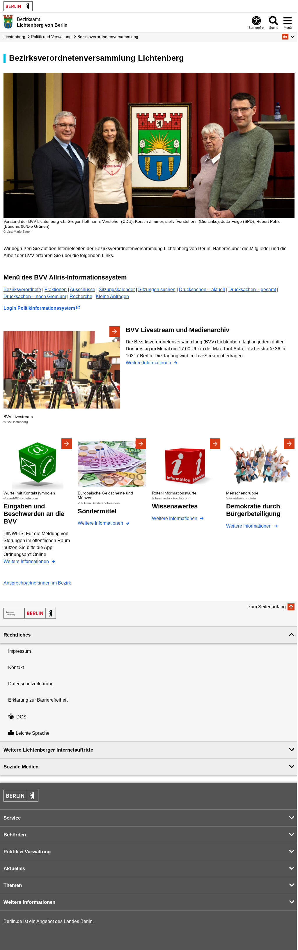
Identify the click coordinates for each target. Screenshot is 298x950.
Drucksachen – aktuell (202, 289)
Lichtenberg (14, 36)
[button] (288, 37)
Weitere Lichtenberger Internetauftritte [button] (48, 750)
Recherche (81, 296)
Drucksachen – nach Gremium (34, 296)
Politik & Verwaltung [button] (27, 851)
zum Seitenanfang (267, 606)
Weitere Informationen (149, 362)
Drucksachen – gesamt (252, 289)
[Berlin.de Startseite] (18, 6)
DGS (21, 716)
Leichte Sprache (32, 733)
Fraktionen (56, 289)
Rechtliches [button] (17, 635)
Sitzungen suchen (156, 289)
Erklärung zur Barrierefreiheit (38, 700)
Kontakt (16, 667)
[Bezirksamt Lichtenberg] (29, 613)
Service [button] (12, 818)
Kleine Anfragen (112, 296)
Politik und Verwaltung (51, 36)
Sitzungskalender (117, 289)
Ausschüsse (82, 289)
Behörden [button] (14, 835)
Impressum (19, 651)
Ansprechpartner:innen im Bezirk (37, 582)
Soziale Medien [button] (20, 767)
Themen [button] (12, 885)
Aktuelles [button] (14, 868)
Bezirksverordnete (22, 289)
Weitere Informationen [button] (29, 902)
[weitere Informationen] (8, 21)
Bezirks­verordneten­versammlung (107, 36)
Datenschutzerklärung (31, 683)
